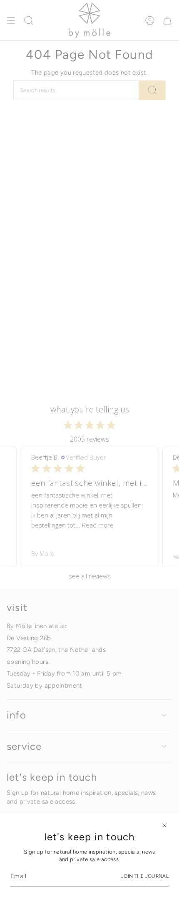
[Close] (164, 825)
